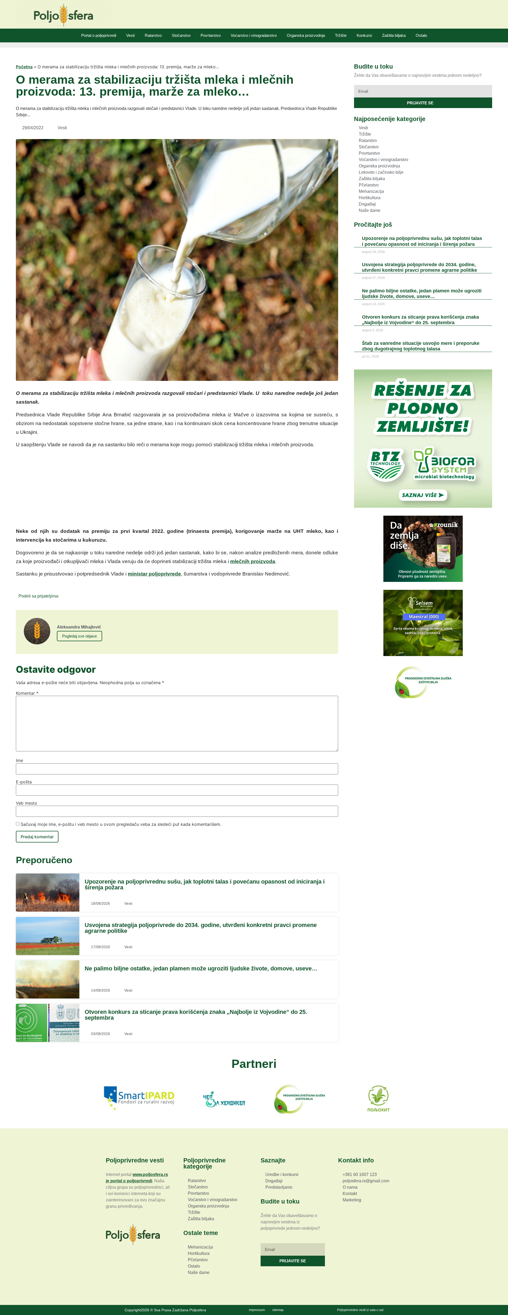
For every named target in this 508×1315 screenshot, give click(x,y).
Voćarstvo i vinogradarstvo (254, 35)
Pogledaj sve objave (79, 636)
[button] (65, 596)
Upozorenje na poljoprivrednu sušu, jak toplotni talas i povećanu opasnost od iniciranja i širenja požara (205, 884)
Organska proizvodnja (306, 35)
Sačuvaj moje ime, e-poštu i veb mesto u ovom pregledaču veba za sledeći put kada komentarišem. (121, 824)
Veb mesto (26, 803)
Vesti (130, 35)
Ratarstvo (153, 35)
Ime (19, 760)
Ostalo (421, 35)
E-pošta (24, 782)
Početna (24, 66)
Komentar (27, 693)
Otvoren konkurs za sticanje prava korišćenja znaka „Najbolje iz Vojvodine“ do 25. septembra (196, 1015)
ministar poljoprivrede (154, 574)
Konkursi (364, 35)
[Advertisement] (177, 490)
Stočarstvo (181, 35)
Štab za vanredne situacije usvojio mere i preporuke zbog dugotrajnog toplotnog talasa (420, 346)
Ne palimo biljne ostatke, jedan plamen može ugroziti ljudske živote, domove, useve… (201, 968)
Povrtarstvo (211, 35)
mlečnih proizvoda (252, 561)
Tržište (341, 35)
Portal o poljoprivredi (98, 35)
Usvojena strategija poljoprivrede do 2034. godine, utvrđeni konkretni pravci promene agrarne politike (201, 928)
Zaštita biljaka (394, 35)
